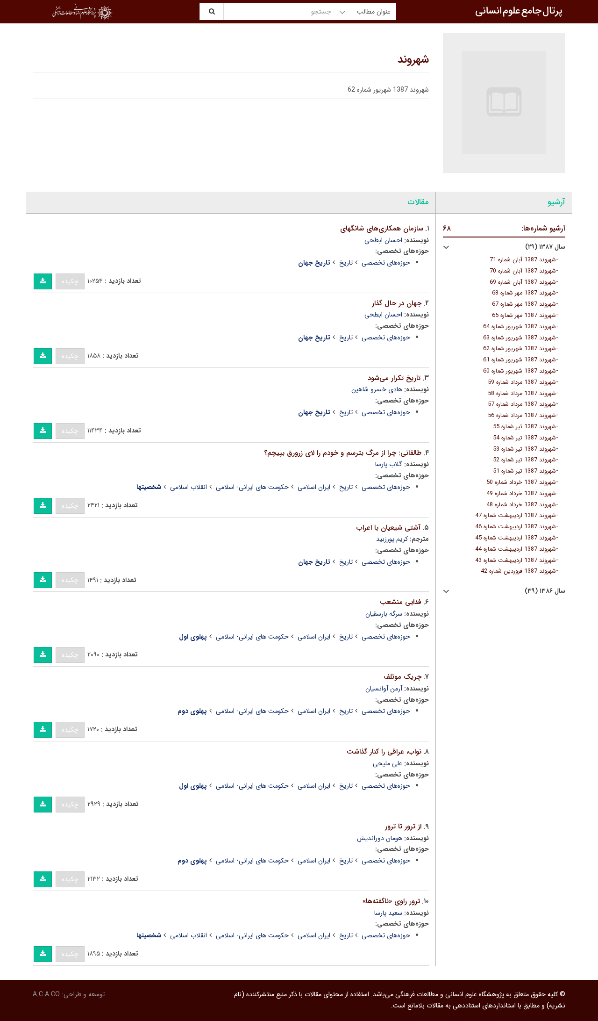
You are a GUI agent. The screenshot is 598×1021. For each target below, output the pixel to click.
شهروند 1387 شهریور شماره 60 (519, 371)
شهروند (413, 60)
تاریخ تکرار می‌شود (394, 378)
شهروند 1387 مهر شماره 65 (524, 315)
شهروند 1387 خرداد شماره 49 (521, 493)
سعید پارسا (388, 913)
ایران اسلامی (314, 487)
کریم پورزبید (392, 539)
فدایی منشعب (400, 602)
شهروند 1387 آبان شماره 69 (523, 282)
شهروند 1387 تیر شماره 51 (524, 471)
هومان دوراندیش (379, 838)
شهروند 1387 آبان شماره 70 (523, 271)
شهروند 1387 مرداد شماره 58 (522, 393)
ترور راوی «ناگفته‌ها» (391, 901)
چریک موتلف (402, 677)
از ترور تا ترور (403, 826)
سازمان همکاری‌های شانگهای (381, 228)
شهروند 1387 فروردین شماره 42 (518, 571)
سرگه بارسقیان (383, 614)
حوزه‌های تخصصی (386, 263)
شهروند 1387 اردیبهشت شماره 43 (515, 560)
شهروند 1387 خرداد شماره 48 (521, 505)
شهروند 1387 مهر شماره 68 (524, 293)
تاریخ (346, 263)
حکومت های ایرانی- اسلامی (252, 487)
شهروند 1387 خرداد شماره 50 (521, 482)
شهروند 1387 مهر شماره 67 (524, 304)
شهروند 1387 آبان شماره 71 (523, 260)
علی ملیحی (387, 763)
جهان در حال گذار (396, 303)
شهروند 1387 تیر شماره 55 (524, 426)
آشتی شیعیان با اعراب (388, 527)
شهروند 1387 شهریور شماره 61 (519, 360)
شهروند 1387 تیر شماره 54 (524, 438)
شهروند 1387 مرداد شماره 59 (522, 382)
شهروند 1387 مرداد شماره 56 (522, 415)
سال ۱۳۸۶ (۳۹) (545, 591)
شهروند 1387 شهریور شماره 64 (519, 326)
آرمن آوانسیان (383, 688)
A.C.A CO (46, 994)
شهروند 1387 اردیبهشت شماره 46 (515, 527)
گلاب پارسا (388, 464)
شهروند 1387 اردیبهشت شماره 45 (515, 538)
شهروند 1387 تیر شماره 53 (524, 449)
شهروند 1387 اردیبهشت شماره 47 (515, 515)
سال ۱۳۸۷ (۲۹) (545, 247)
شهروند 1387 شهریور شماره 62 (519, 348)
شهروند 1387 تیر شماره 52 (524, 460)
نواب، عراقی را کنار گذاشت (384, 751)
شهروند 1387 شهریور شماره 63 (519, 338)
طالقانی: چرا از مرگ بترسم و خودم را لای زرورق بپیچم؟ (342, 453)
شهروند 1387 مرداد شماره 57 (522, 404)
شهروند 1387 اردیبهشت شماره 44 (515, 549)
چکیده (70, 281)
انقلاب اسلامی (188, 487)
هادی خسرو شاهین (376, 389)
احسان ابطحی (383, 240)
